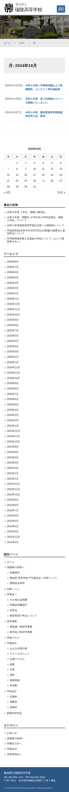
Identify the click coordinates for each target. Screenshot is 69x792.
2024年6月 (13, 399)
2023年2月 (13, 473)
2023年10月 (13, 441)
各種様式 (15, 572)
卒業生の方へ (14, 743)
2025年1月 (13, 362)
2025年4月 (13, 346)
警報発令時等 (17, 583)
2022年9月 (13, 499)
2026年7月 (13, 267)
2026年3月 (13, 288)
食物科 (13, 707)
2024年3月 (13, 415)
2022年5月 (13, 521)
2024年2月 (13, 420)
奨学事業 (12, 621)
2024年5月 (13, 404)
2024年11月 (13, 372)
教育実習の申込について (23, 615)
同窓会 (13, 610)
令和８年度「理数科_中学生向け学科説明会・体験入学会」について (35, 219)
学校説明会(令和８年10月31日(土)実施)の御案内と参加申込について (36, 232)
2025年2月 (13, 356)
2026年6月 (13, 272)
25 (43, 180)
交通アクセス (17, 659)
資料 (12, 674)
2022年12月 (13, 483)
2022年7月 (13, 510)
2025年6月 (13, 335)
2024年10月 (13, 378)
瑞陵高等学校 (28, 9)
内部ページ (13, 589)
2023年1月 (13, 478)
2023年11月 (13, 436)
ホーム (7, 43)
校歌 (12, 664)
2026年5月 (13, 277)
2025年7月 (13, 330)
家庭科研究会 (14, 713)
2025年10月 (13, 314)
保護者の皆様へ (15, 567)
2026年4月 (13, 282)
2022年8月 (13, 505)
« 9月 (7, 192)
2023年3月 (13, 468)
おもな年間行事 (18, 648)
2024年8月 (13, 388)
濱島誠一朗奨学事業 (21, 626)
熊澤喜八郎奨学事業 (21, 632)
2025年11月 (13, 309)
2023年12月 (13, 430)
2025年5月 (13, 341)
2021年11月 (13, 536)
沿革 (12, 669)
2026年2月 (13, 293)
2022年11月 (13, 489)
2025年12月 (13, 303)
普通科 (13, 696)
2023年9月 (13, 446)
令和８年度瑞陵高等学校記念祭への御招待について (35, 225)
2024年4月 (13, 409)
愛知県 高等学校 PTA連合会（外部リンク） (34, 578)
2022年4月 (13, 526)
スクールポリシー (20, 653)
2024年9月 (13, 383)
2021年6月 (13, 542)
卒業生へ (12, 594)
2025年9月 (13, 319)
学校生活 (12, 748)
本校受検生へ (14, 754)
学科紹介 (12, 691)
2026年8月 (13, 261)
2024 (22, 43)
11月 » (61, 192)
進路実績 (15, 680)
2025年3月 (13, 351)
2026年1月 (13, 298)
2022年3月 (13, 531)
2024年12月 (13, 367)
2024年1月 (13, 425)
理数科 (13, 701)
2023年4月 (13, 462)
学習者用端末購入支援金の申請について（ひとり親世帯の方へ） (35, 240)
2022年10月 (13, 494)
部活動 (13, 685)
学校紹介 (12, 643)
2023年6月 (13, 457)
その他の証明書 (18, 599)
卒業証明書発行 (18, 604)
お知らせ (12, 733)
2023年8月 (13, 452)
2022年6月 (13, 515)
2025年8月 (13, 325)
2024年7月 (13, 394)
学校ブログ (13, 637)
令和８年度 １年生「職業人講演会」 (27, 212)
